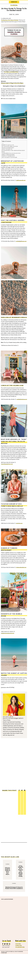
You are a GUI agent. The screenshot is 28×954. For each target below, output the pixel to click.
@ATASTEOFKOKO (8, 899)
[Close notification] (26, 2)
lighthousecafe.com (20, 180)
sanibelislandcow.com (22, 399)
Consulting (18, 945)
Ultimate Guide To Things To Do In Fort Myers (12, 83)
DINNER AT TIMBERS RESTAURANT (8, 154)
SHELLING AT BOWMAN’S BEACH (8, 147)
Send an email (6, 945)
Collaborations (19, 947)
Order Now (14, 2)
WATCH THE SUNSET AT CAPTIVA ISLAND (9, 157)
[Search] (3, 9)
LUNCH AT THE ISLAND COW (7, 149)
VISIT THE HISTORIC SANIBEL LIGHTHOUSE (10, 146)
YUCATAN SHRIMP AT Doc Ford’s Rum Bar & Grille (11, 153)
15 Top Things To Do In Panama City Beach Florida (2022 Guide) (20, 871)
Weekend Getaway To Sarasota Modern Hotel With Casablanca (14, 888)
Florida (7, 864)
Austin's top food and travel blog (12, 722)
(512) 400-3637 (5, 947)
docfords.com (19, 523)
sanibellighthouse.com (21, 241)
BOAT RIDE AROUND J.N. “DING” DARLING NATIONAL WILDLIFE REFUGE (13, 151)
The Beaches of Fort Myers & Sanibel (9, 20)
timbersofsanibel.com (21, 567)
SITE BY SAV (4, 952)
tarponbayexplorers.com (7, 464)
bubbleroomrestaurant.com (7, 633)
